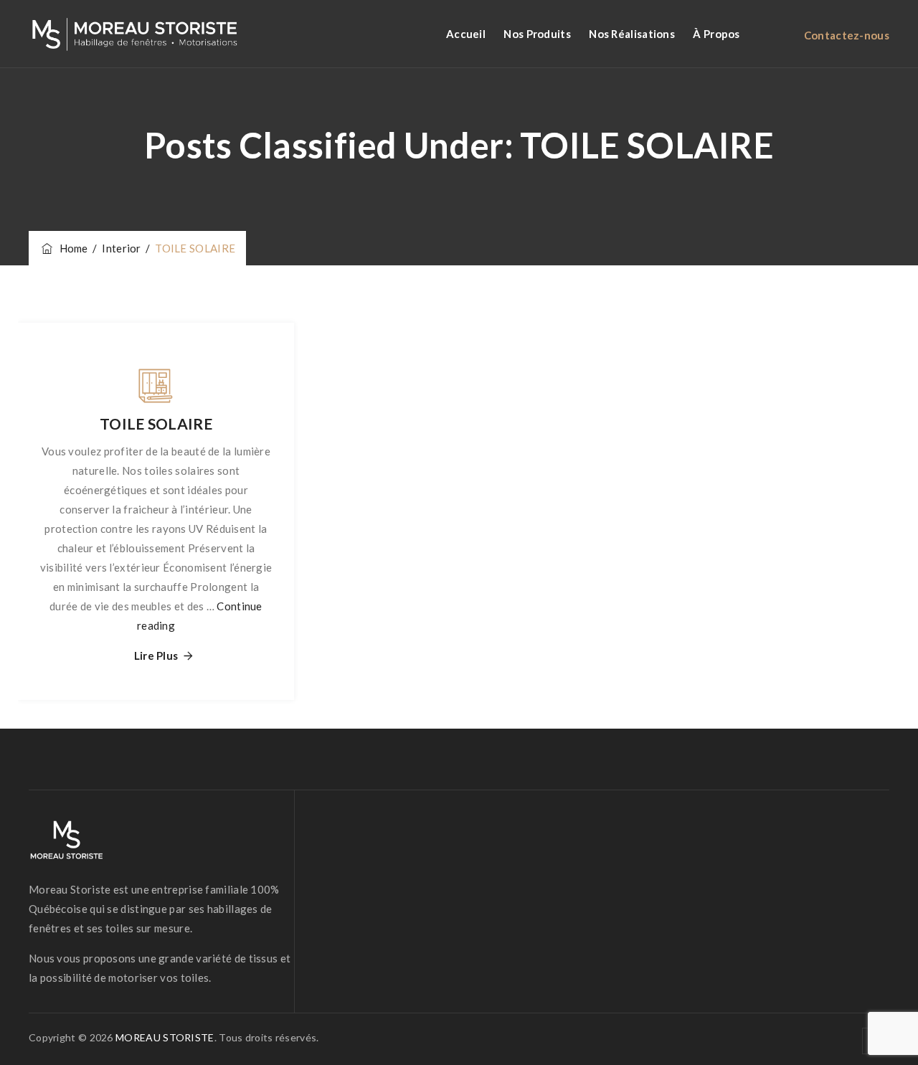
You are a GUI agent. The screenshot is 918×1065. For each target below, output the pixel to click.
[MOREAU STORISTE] (134, 34)
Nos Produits (537, 33)
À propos (716, 33)
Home (71, 248)
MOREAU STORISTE (164, 1037)
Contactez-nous (846, 35)
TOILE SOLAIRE (156, 423)
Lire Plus (156, 655)
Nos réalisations (632, 33)
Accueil (466, 33)
